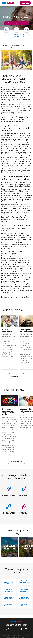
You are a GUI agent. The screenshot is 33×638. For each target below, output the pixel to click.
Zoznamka (4, 45)
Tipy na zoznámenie (14, 45)
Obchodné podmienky (20, 637)
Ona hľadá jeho (19, 635)
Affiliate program (11, 637)
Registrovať (25, 3)
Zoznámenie (12, 635)
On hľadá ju (27, 635)
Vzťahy (23, 45)
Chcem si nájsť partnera (16, 23)
